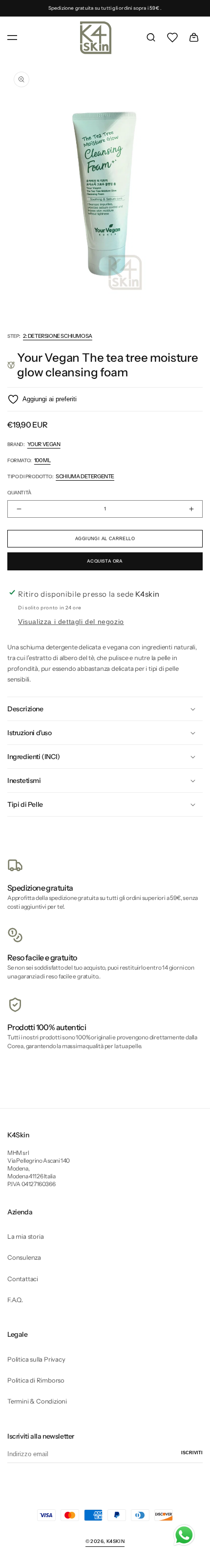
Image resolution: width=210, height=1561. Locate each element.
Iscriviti (192, 1452)
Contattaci (22, 1279)
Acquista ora (105, 561)
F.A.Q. (15, 1300)
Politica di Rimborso (35, 1380)
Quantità (19, 492)
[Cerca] (151, 37)
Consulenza (24, 1257)
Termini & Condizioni (37, 1401)
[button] (12, 37)
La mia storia (25, 1236)
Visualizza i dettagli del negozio (71, 621)
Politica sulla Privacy (36, 1359)
